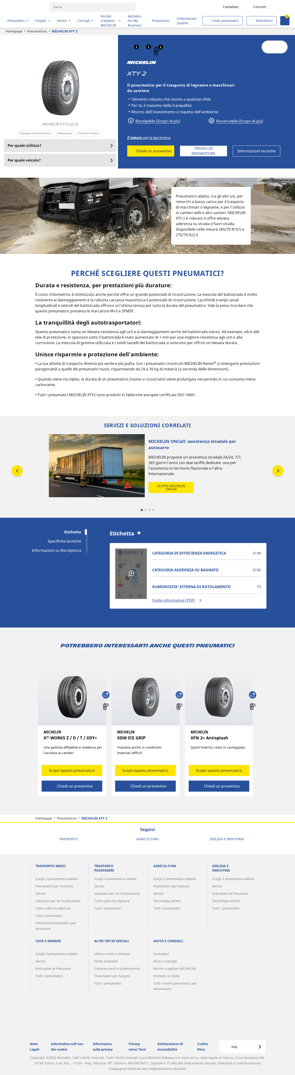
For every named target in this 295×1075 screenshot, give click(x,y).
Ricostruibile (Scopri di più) (239, 121)
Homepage (14, 31)
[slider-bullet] (142, 510)
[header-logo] (25, 7)
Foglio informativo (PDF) (173, 600)
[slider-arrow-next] (277, 470)
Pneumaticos (37, 31)
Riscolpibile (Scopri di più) (157, 121)
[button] (136, 46)
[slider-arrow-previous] (17, 470)
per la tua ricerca (148, 138)
